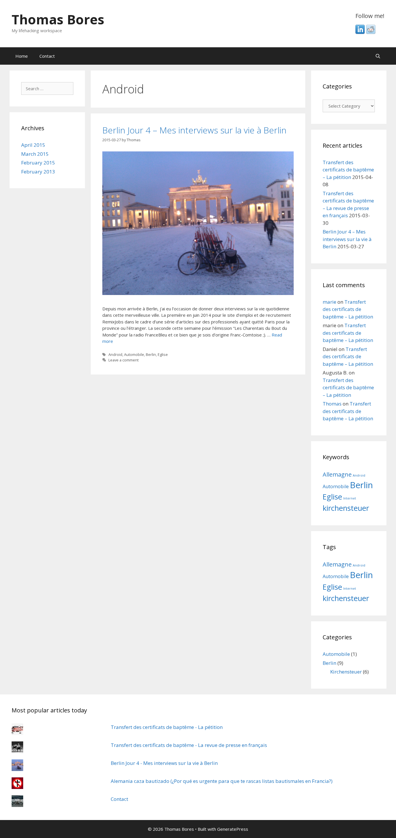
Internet (349, 498)
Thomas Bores (58, 19)
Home (21, 56)
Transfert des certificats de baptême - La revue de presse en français (189, 745)
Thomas (332, 403)
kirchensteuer (346, 508)
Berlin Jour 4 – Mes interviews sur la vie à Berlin (194, 130)
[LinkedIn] (360, 32)
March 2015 (35, 154)
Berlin (151, 354)
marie (329, 301)
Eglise (163, 354)
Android (115, 354)
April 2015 (33, 145)
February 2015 (38, 162)
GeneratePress (232, 829)
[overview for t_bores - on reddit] (370, 32)
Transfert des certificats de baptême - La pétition (167, 727)
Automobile (134, 354)
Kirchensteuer (346, 671)
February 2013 (38, 171)
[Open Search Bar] (377, 56)
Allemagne (337, 474)
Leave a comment (123, 360)
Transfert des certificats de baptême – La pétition (348, 169)
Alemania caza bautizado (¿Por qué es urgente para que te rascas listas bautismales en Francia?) (222, 781)
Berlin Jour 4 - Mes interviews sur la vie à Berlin (164, 763)
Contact (47, 56)
